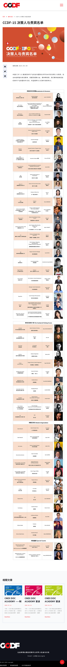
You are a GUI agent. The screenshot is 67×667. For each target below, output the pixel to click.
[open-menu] (61, 5)
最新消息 (10, 16)
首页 (4, 16)
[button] (5, 67)
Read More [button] (7, 617)
